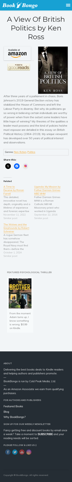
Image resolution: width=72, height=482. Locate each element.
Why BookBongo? (14, 417)
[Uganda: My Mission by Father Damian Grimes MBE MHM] (49, 202)
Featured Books (13, 406)
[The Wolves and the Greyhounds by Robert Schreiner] (18, 240)
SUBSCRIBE (45, 434)
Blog (6, 411)
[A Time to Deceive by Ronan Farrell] (18, 202)
